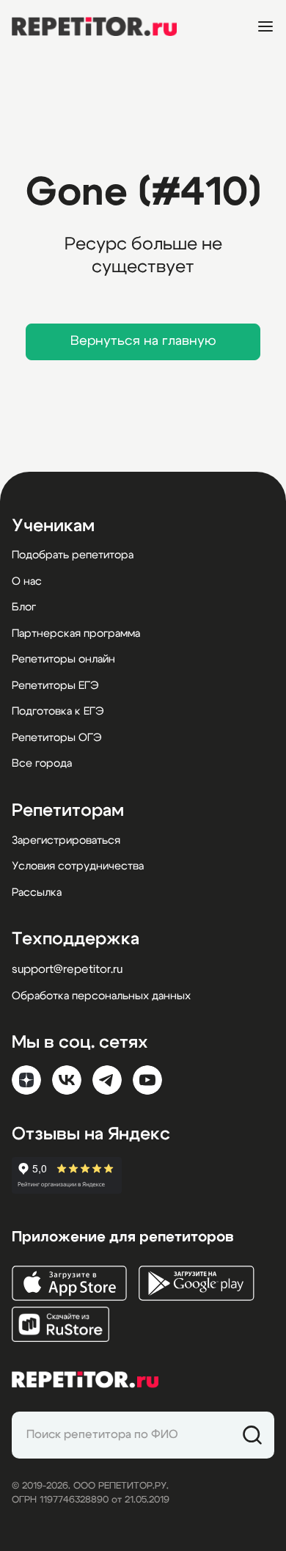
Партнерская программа (76, 633)
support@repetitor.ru (67, 969)
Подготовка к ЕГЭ (58, 711)
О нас (27, 581)
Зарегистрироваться (66, 840)
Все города (42, 763)
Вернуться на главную (143, 341)
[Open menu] (265, 26)
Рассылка (37, 892)
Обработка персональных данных (101, 995)
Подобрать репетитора (72, 555)
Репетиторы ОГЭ (57, 737)
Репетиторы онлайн (63, 659)
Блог (24, 607)
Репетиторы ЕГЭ (55, 685)
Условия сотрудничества (78, 866)
